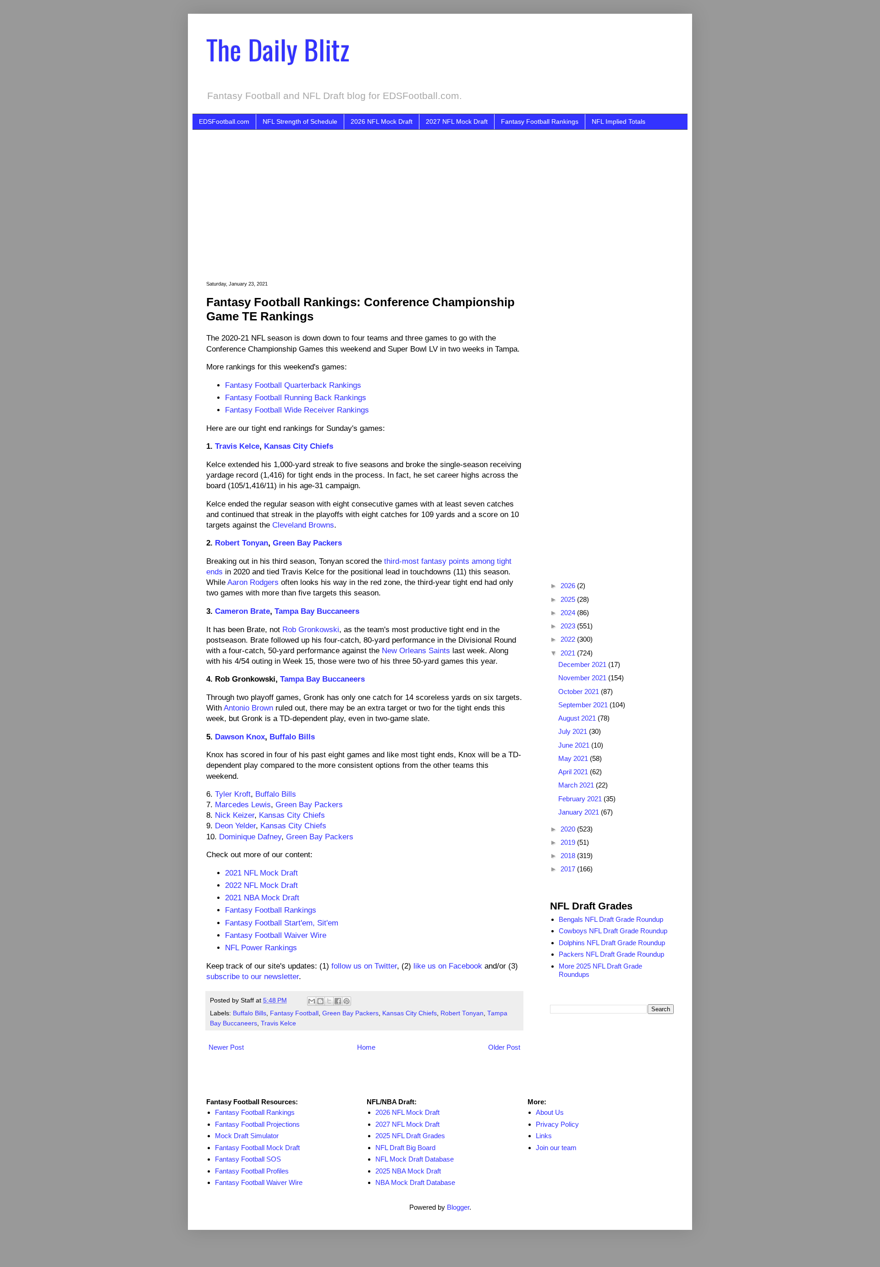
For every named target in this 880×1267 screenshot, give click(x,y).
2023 (569, 626)
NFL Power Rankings (261, 947)
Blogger (458, 1207)
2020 (569, 829)
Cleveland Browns (303, 525)
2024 (569, 613)
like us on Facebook (447, 966)
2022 (569, 639)
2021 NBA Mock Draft (262, 897)
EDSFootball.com (224, 121)
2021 (569, 653)
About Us (550, 1112)
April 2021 (574, 772)
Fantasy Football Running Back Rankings (295, 397)
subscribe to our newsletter (252, 976)
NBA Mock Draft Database (415, 1182)
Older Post (504, 1047)
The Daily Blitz (277, 48)
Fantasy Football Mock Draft (257, 1147)
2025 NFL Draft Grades (410, 1136)
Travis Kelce (237, 446)
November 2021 (583, 678)
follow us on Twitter (364, 966)
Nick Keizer (234, 815)
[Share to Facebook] (337, 1001)
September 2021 (584, 705)
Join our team (556, 1147)
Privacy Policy (557, 1124)
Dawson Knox (240, 737)
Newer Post (226, 1047)
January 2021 (579, 812)
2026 (569, 585)
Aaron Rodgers (253, 582)
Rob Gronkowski (310, 629)
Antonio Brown (248, 708)
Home (366, 1047)
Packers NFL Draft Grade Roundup (611, 954)
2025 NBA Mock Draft (408, 1171)
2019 (569, 842)
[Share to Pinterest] (346, 1001)
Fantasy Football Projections (257, 1124)
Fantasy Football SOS (248, 1159)
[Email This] (311, 1001)
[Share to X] (329, 1001)
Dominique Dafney (250, 836)
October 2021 (579, 691)
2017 (569, 869)
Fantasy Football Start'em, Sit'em (281, 923)
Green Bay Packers (307, 543)
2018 (569, 855)
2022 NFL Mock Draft (261, 885)
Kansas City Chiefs (298, 446)
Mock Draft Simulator (247, 1136)
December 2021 (583, 664)
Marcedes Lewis (243, 804)
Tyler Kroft (233, 794)
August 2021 (578, 718)
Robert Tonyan (241, 543)
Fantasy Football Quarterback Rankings (293, 385)
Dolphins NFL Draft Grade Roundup (612, 943)
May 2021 (574, 758)
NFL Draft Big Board (405, 1147)
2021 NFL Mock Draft (261, 873)
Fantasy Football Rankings (539, 121)
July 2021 (573, 731)
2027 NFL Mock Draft (457, 121)
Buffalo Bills (292, 737)
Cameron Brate (242, 611)
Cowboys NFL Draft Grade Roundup (613, 931)
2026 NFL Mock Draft (381, 121)
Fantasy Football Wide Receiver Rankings (297, 410)
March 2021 (577, 785)
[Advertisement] (453, 198)
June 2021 (574, 745)
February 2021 (581, 799)
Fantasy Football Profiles (252, 1171)
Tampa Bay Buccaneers (317, 611)
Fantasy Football (294, 1013)
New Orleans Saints (416, 650)
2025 (569, 599)
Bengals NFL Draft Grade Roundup (611, 919)
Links (544, 1136)
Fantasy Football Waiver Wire (275, 935)
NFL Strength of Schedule (300, 121)
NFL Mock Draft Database (414, 1159)
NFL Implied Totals (618, 121)
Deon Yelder (235, 825)
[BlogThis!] (320, 1001)
